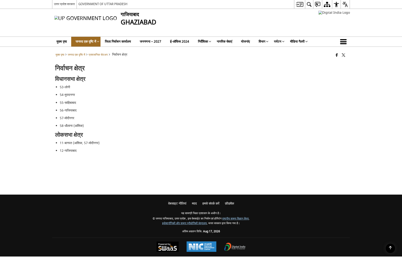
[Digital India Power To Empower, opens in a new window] (235, 247)
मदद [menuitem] (194, 203)
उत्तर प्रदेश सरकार (64, 4)
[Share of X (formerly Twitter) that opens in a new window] (343, 55)
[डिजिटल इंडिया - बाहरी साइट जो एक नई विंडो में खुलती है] (334, 12)
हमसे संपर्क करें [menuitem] (210, 203)
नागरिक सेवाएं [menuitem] (224, 41)
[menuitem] (299, 4)
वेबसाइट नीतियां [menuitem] (177, 203)
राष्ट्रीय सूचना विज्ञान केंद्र (235, 219)
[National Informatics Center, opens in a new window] (201, 247)
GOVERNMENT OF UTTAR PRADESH (102, 4)
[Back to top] (390, 248)
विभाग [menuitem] (262, 41)
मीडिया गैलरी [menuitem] (297, 41)
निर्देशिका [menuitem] (203, 41)
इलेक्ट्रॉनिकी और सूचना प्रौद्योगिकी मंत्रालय (184, 223)
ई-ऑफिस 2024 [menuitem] (179, 41)
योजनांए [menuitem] (245, 41)
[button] (344, 42)
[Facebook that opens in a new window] (337, 55)
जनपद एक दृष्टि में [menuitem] (86, 41)
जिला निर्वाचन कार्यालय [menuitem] (118, 41)
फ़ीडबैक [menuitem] (229, 203)
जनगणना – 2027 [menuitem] (150, 41)
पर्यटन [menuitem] (277, 41)
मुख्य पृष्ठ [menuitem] (62, 41)
